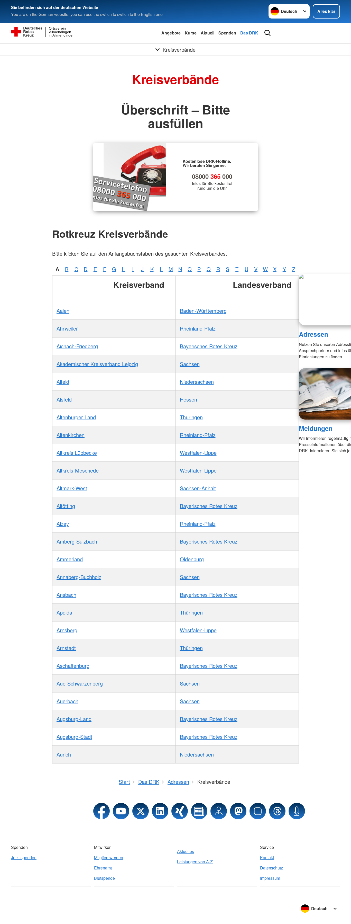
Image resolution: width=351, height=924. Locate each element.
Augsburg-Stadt (74, 736)
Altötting (66, 506)
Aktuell (207, 33)
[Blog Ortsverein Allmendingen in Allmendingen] (199, 811)
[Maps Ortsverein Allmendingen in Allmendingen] (218, 811)
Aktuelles (185, 851)
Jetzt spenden (23, 857)
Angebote (171, 33)
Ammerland (70, 559)
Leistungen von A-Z (195, 862)
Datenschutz (271, 868)
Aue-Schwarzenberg (80, 683)
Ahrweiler (67, 328)
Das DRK (249, 33)
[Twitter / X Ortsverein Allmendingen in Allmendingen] (140, 811)
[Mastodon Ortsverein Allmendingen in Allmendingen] (238, 811)
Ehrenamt (103, 868)
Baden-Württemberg (203, 310)
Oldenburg (192, 559)
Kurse (191, 33)
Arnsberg (67, 630)
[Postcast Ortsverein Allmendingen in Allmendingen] (297, 811)
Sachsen (190, 364)
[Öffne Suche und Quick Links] (267, 33)
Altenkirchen (71, 435)
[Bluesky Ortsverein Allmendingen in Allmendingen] (258, 811)
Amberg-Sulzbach (77, 541)
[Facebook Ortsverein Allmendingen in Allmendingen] (101, 811)
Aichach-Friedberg (77, 346)
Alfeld (63, 381)
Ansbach (66, 594)
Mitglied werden (108, 857)
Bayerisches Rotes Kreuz (208, 346)
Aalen (63, 310)
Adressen (313, 334)
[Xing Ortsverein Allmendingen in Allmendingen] (179, 811)
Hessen (188, 399)
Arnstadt (66, 648)
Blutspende (104, 878)
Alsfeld (64, 399)
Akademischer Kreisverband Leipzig (97, 364)
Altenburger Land (76, 417)
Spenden (227, 33)
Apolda (64, 612)
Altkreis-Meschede (78, 470)
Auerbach (67, 701)
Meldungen (315, 428)
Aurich (64, 754)
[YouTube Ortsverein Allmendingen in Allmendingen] (121, 811)
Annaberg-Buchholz (79, 577)
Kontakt (267, 857)
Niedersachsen (197, 381)
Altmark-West (72, 488)
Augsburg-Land (74, 719)
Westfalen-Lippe (198, 452)
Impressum (270, 878)
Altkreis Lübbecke (77, 452)
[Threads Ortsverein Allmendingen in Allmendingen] (277, 811)
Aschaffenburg (73, 665)
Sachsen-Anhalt (198, 488)
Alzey (63, 523)
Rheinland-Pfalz (198, 328)
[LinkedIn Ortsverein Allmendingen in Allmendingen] (160, 811)
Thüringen (191, 417)
